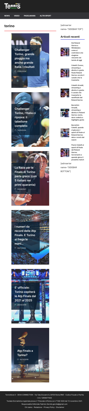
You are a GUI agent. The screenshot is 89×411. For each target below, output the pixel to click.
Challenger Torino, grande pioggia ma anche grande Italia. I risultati (25, 58)
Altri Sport (45, 16)
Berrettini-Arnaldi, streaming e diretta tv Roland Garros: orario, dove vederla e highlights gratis (78, 112)
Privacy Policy (49, 407)
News (7, 16)
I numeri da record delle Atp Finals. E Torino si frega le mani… (25, 235)
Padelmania (29, 16)
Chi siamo (28, 407)
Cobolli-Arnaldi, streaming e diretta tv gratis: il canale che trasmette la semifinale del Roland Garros (77, 92)
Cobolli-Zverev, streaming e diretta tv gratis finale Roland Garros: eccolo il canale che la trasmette (77, 72)
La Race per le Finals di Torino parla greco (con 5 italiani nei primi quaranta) (26, 176)
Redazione (38, 407)
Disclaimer (60, 407)
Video (17, 16)
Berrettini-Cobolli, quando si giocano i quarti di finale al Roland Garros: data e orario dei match (78, 132)
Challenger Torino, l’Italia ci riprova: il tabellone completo (25, 117)
